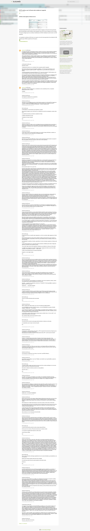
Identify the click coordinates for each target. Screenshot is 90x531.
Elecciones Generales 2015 (23, 41)
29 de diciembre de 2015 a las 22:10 (28, 317)
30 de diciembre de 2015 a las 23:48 (28, 413)
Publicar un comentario (23, 523)
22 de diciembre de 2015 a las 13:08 (28, 84)
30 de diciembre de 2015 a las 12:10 (28, 394)
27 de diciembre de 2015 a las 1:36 (28, 200)
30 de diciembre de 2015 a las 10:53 (28, 361)
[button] (19, 13)
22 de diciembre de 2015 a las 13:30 (28, 92)
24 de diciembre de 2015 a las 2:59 (28, 134)
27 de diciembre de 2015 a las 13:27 (28, 255)
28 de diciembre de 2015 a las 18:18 (28, 301)
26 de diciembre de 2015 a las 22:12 (28, 190)
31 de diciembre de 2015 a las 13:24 (28, 474)
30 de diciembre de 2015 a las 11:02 (28, 372)
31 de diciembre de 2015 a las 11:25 (28, 451)
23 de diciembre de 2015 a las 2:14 (28, 105)
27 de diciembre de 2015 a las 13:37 (28, 268)
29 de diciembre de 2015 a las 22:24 (28, 326)
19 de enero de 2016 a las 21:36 (27, 521)
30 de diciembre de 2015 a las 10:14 (28, 342)
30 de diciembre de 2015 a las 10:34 (28, 349)
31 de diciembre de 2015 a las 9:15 (28, 435)
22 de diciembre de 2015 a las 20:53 (28, 98)
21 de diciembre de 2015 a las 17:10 (28, 61)
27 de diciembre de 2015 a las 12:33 (28, 231)
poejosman (24, 50)
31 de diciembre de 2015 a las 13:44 (28, 487)
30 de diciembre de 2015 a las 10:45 (28, 354)
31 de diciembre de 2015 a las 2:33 (28, 423)
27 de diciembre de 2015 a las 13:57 (28, 276)
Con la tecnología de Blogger (46, 529)
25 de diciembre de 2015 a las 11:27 (28, 141)
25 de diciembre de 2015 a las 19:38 (28, 155)
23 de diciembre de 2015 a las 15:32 (28, 120)
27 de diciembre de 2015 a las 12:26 (28, 207)
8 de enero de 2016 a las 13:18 (27, 515)
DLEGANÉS (17, 1)
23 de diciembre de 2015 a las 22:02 (28, 128)
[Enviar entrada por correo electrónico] (19, 40)
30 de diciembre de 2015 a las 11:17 (28, 388)
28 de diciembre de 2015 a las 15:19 (28, 294)
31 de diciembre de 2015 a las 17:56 (28, 501)
